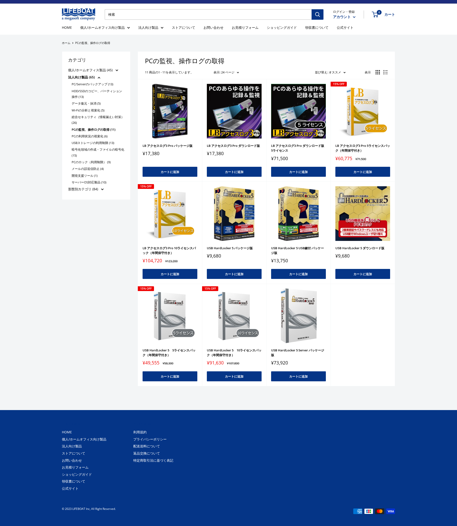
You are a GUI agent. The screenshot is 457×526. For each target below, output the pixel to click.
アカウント (342, 16)
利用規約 (140, 432)
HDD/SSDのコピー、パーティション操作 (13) (97, 94)
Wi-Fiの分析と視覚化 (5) (88, 110)
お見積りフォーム (245, 27)
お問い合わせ (214, 27)
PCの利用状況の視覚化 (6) (90, 136)
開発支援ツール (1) (85, 175)
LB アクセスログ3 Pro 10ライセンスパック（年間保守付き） (169, 250)
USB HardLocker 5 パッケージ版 (230, 248)
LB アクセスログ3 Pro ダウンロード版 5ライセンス (297, 148)
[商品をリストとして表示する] (385, 72)
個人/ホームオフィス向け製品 (102, 27)
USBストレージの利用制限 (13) (93, 143)
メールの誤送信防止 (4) (88, 169)
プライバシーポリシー (150, 439)
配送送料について (146, 446)
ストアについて (183, 27)
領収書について (316, 27)
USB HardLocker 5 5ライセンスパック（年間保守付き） (169, 352)
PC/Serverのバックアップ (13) (92, 84)
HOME (67, 27)
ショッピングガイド (282, 27)
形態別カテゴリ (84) (83, 189)
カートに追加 (170, 172)
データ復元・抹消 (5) (86, 103)
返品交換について (146, 453)
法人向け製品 (148, 27)
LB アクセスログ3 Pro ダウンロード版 (233, 145)
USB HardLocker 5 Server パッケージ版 (297, 352)
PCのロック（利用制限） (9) (91, 162)
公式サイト (345, 27)
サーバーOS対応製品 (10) (89, 182)
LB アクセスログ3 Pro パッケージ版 (168, 145)
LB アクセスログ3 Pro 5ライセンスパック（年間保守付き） (362, 148)
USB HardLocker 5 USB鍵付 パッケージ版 (297, 250)
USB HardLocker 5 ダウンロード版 (359, 248)
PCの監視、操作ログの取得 (92, 43)
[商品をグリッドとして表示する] (378, 72)
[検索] (317, 14)
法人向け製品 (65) (82, 77)
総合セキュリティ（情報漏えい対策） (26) (98, 120)
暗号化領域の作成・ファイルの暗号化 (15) (98, 152)
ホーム (66, 43)
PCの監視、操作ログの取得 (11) (93, 129)
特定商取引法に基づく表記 (153, 460)
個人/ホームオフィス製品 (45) (91, 70)
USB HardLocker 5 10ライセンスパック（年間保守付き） (234, 352)
